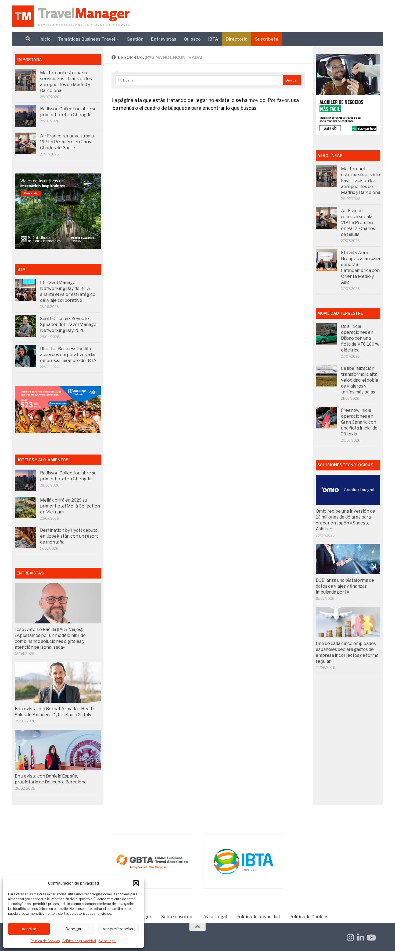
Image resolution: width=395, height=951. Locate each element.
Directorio (236, 39)
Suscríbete (266, 39)
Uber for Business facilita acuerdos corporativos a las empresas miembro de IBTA (68, 354)
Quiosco (192, 39)
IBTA (213, 39)
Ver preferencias (118, 929)
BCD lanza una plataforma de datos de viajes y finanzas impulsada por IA (345, 586)
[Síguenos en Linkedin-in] (361, 938)
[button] (136, 883)
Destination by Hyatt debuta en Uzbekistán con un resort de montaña (69, 536)
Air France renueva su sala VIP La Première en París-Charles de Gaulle (67, 141)
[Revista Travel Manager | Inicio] (71, 16)
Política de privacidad (79, 941)
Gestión (135, 39)
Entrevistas (163, 39)
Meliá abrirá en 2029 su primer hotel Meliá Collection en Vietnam (70, 506)
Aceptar (28, 929)
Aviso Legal (107, 941)
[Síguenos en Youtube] (371, 938)
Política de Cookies (45, 941)
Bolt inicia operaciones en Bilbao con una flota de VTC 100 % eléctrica (360, 338)
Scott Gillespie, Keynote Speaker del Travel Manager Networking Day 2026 (69, 324)
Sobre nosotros (177, 916)
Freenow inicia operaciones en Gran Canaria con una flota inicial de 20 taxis (359, 422)
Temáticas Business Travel (86, 39)
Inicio (45, 39)
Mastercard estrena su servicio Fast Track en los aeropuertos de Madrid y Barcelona (360, 180)
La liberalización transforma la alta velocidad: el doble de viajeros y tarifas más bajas (359, 380)
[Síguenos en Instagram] (350, 938)
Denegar (73, 929)
